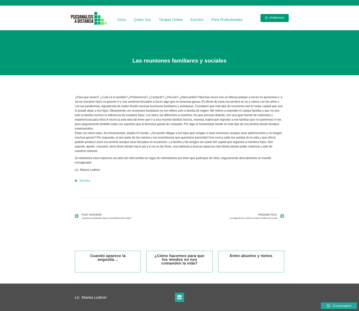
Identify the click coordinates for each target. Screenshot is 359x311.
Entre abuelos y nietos (251, 256)
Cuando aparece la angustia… (108, 258)
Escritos (197, 20)
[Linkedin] (179, 297)
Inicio (121, 20)
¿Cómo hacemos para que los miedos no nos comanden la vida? (179, 259)
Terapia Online (171, 20)
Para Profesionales (227, 20)
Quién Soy (142, 20)
